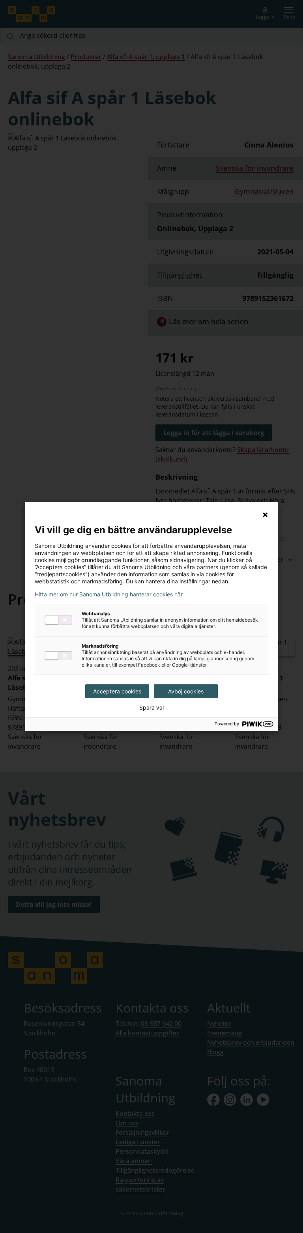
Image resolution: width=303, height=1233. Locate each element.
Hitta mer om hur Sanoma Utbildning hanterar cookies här (109, 594)
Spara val (151, 707)
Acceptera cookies (117, 691)
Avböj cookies (186, 691)
